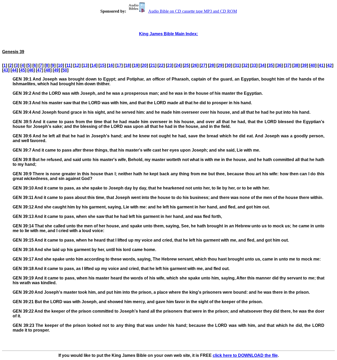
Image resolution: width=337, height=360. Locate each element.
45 (22, 70)
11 (68, 65)
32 (245, 65)
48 (48, 70)
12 (77, 65)
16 (110, 65)
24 (178, 65)
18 (127, 65)
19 (135, 65)
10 (60, 65)
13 (85, 65)
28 (211, 65)
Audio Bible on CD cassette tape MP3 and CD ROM (192, 11)
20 (144, 65)
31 (237, 65)
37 (287, 65)
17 (119, 65)
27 (203, 65)
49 (56, 70)
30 (228, 65)
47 (39, 70)
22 (161, 65)
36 (279, 65)
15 (102, 65)
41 (321, 65)
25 (186, 65)
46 (31, 70)
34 (262, 65)
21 (152, 65)
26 (194, 65)
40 (312, 65)
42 (329, 65)
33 (253, 65)
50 (64, 70)
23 (169, 65)
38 (296, 65)
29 (220, 65)
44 (14, 70)
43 (5, 70)
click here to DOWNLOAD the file (245, 355)
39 (304, 65)
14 (93, 65)
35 (270, 65)
